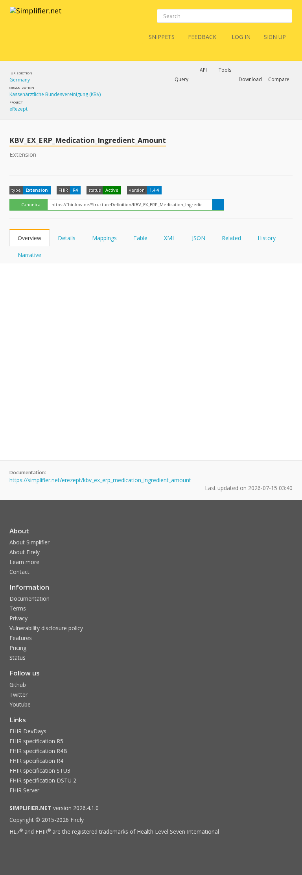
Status (17, 657)
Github (17, 684)
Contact (19, 571)
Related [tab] (231, 238)
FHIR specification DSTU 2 (42, 780)
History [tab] (267, 238)
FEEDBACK (202, 37)
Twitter (18, 694)
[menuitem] (201, 107)
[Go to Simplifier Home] (36, 16)
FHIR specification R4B (38, 751)
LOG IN (241, 37)
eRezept (18, 108)
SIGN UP (275, 37)
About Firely (24, 552)
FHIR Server (24, 790)
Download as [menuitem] (205, 100)
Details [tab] (67, 238)
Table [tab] (140, 238)
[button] (181, 79)
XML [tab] (169, 238)
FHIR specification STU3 (39, 770)
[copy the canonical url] (218, 205)
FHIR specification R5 (36, 741)
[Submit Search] (285, 16)
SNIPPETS (162, 37)
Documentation (29, 598)
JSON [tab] (198, 238)
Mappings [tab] (104, 238)
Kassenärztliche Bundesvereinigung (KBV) (55, 94)
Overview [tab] (29, 238)
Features (20, 638)
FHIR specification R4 (36, 760)
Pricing (17, 647)
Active (111, 190)
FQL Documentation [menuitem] (137, 112)
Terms (17, 608)
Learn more (24, 562)
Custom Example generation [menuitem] (189, 90)
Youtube (20, 704)
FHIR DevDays (27, 731)
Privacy (18, 618)
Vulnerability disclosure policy (46, 628)
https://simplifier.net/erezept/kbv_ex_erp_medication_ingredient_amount (100, 480)
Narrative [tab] (29, 255)
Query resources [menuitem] (133, 100)
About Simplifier (29, 542)
